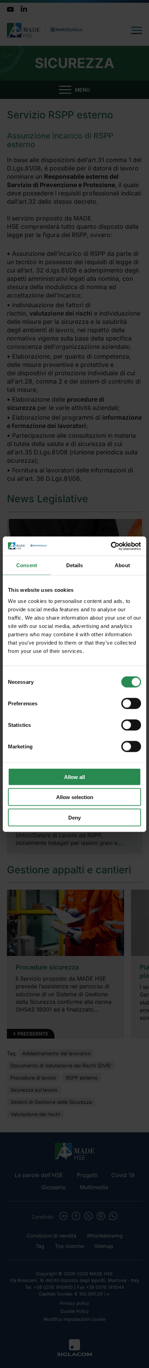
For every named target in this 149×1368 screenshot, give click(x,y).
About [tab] (122, 565)
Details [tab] (74, 565)
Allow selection (74, 797)
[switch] (131, 703)
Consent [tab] (26, 565)
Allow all (74, 777)
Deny (74, 817)
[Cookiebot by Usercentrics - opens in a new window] (110, 546)
